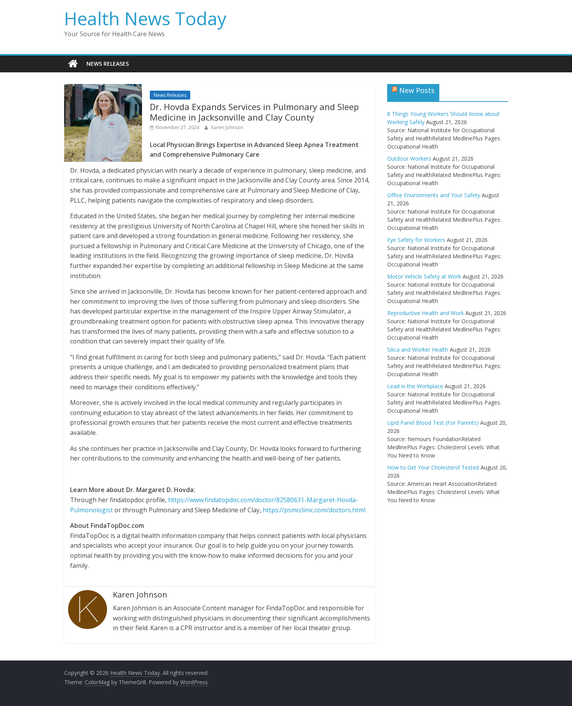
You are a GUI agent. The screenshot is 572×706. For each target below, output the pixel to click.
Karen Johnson (227, 127)
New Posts (417, 90)
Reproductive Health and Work (425, 313)
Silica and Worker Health (417, 349)
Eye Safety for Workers (416, 240)
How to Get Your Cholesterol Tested (433, 467)
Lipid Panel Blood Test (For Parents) (433, 422)
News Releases (107, 63)
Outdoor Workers (409, 158)
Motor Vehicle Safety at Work (424, 276)
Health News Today (145, 18)
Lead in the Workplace (415, 386)
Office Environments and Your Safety (433, 195)
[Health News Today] (73, 64)
